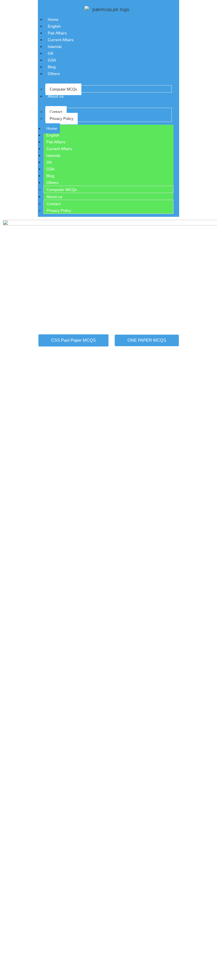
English (54, 26)
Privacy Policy (61, 119)
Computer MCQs (63, 89)
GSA (52, 60)
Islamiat (55, 46)
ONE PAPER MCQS (146, 340)
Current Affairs (60, 40)
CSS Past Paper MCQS (73, 340)
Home (53, 19)
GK (50, 53)
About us (56, 96)
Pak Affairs (57, 33)
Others (54, 73)
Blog (52, 67)
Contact (56, 112)
